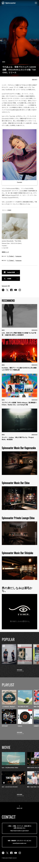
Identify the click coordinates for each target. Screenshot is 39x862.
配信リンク (6, 252)
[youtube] (15, 291)
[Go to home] (9, 3)
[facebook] (11, 291)
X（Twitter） (11, 256)
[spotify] (3, 291)
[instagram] (19, 291)
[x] (7, 291)
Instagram (18, 256)
